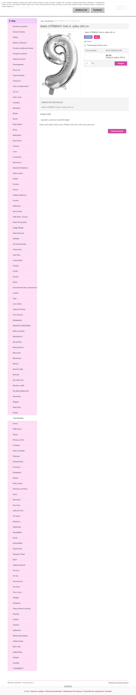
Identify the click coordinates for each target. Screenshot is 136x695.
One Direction (49, 21)
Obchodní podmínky (53, 691)
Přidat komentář (117, 131)
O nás (26, 691)
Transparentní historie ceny (97, 45)
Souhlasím (97, 10)
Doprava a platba (37, 691)
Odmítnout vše (81, 10)
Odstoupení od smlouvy (72, 691)
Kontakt (108, 691)
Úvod (42, 21)
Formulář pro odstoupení (94, 691)
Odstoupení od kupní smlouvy (118, 682)
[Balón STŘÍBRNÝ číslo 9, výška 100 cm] (60, 32)
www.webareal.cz (28, 682)
